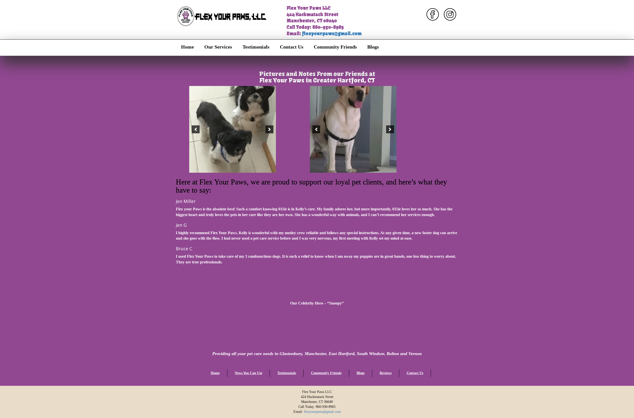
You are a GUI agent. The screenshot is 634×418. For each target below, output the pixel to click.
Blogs (373, 47)
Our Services (218, 47)
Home (187, 47)
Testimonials (255, 47)
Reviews (386, 373)
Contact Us (291, 47)
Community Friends (335, 47)
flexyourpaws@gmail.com (332, 33)
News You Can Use (248, 373)
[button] (196, 129)
